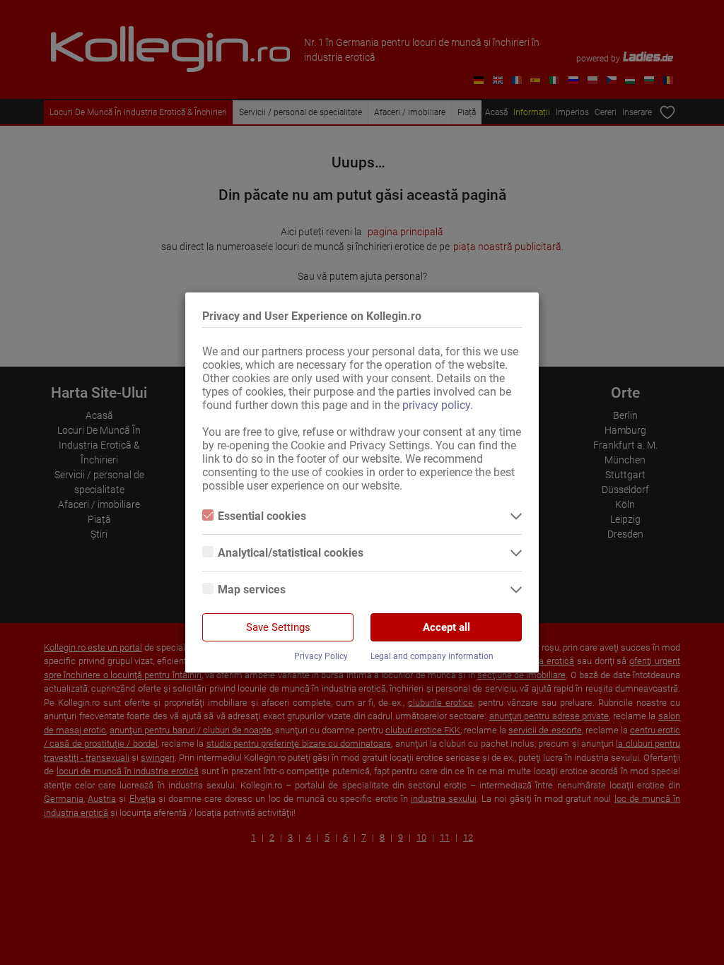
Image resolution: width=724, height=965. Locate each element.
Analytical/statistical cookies (290, 553)
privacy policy (436, 405)
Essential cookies (262, 516)
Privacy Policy (321, 656)
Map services (252, 589)
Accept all (446, 627)
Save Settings (278, 627)
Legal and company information (432, 656)
